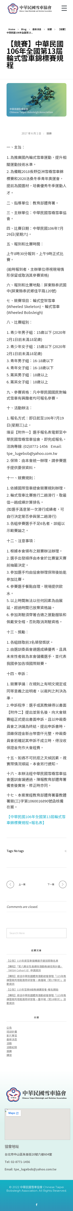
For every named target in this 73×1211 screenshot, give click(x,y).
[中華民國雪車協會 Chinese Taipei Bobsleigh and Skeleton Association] (36, 9)
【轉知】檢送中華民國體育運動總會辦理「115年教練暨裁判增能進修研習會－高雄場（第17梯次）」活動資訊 (36, 980)
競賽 (49, 29)
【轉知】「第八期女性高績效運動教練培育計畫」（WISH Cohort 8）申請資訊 (35, 968)
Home (11, 29)
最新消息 (36, 29)
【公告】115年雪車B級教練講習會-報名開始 (32, 989)
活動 (9, 1043)
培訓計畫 (12, 1031)
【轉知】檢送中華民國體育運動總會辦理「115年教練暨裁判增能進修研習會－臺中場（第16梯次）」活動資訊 (36, 999)
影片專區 (12, 1035)
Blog (23, 29)
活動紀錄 (12, 1047)
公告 (9, 1027)
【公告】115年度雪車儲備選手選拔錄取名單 (32, 960)
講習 (9, 1055)
